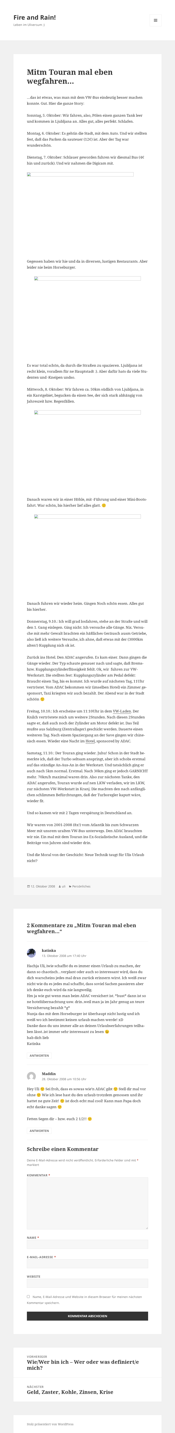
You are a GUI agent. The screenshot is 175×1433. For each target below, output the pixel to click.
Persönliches (81, 886)
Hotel (90, 741)
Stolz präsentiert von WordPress (50, 1424)
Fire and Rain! (34, 17)
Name (33, 1238)
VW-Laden (122, 711)
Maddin (49, 1073)
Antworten (39, 1055)
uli (64, 886)
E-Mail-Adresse (41, 1257)
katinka (49, 950)
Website (34, 1276)
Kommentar (38, 1175)
